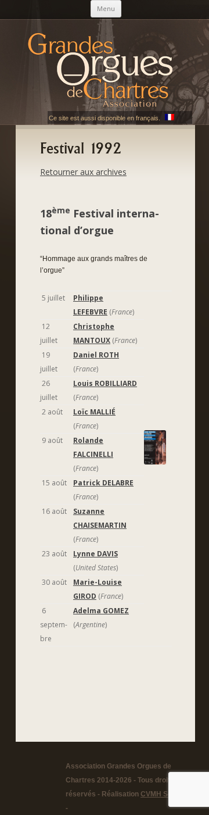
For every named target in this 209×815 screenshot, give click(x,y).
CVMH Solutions (167, 794)
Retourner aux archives (83, 171)
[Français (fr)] (169, 118)
